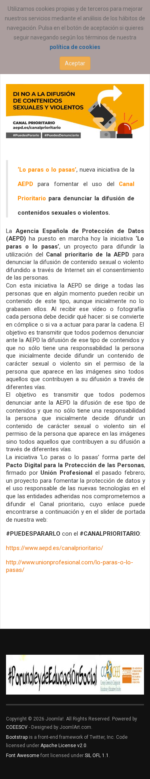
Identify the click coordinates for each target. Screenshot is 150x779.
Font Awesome (22, 755)
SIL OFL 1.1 (97, 755)
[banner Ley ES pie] (75, 675)
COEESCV (17, 727)
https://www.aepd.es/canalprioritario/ (54, 548)
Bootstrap (17, 737)
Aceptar (75, 63)
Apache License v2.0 (63, 745)
